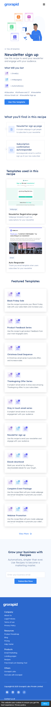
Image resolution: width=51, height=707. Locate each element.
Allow (45, 704)
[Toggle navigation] (44, 4)
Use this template (16, 102)
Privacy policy (20, 705)
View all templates (13, 49)
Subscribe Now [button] (25, 581)
